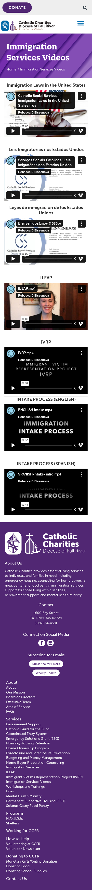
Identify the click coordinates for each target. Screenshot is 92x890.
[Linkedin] (50, 643)
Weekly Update (46, 673)
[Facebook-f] (41, 643)
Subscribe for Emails (46, 664)
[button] (80, 23)
